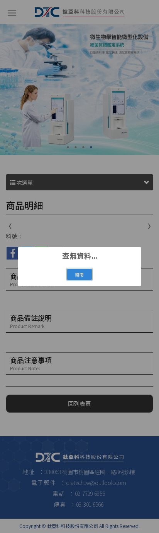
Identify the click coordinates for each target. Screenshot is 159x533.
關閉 (79, 274)
